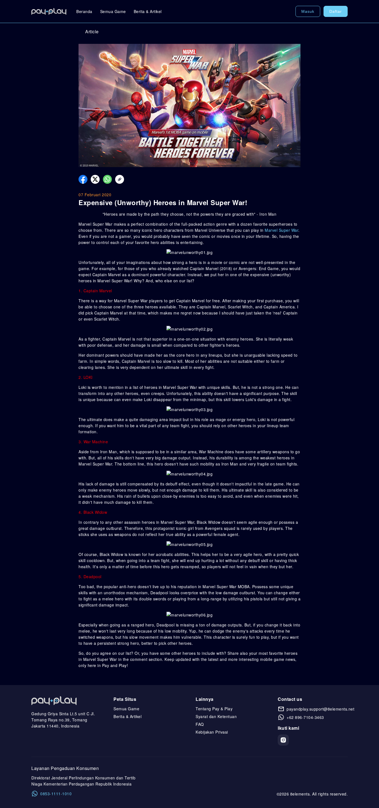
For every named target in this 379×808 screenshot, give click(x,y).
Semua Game (113, 11)
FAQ (200, 724)
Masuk (307, 11)
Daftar (335, 11)
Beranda (84, 11)
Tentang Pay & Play (214, 708)
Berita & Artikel (148, 11)
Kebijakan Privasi (212, 732)
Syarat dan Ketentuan (216, 716)
